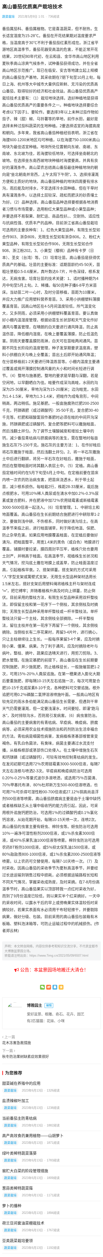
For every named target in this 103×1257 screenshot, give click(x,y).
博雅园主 (34, 1005)
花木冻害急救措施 (16, 1043)
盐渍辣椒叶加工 (15, 1101)
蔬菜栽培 (8, 16)
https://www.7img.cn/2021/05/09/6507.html (58, 955)
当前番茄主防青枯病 (19, 1118)
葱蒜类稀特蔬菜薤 (17, 1188)
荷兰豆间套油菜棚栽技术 (23, 1223)
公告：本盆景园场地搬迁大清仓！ (53, 970)
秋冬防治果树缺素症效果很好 (25, 1056)
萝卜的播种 (11, 1206)
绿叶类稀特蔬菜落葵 (19, 1153)
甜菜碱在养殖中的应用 (21, 1083)
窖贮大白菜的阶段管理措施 (25, 1171)
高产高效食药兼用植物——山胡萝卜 (32, 1136)
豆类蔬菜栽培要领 (17, 1241)
